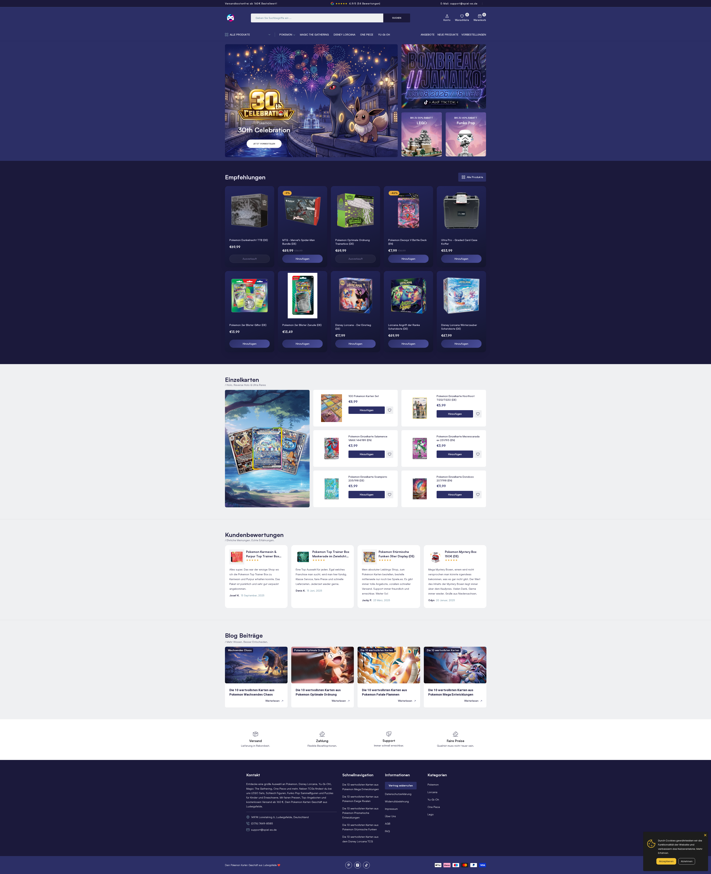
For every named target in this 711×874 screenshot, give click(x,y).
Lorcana (432, 792)
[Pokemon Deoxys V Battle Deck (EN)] (408, 210)
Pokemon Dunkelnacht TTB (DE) (248, 240)
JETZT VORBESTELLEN (264, 144)
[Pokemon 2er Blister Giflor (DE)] (249, 295)
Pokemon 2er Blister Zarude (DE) (302, 325)
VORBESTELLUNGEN (473, 34)
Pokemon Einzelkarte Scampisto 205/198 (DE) (367, 478)
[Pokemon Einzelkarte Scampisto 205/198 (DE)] (332, 489)
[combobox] (317, 18)
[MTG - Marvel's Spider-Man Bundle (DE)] (302, 210)
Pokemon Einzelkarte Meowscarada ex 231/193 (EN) (458, 438)
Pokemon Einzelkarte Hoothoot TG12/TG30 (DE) (456, 397)
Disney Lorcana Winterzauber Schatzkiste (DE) (459, 326)
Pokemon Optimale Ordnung (311, 650)
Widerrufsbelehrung (397, 801)
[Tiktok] (366, 865)
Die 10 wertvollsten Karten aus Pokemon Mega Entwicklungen (450, 692)
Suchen (396, 17)
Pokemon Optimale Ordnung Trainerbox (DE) (352, 241)
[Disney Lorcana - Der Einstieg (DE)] (355, 295)
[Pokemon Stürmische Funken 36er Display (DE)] (369, 557)
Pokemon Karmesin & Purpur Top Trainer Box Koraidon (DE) (262, 554)
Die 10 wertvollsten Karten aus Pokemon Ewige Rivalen (360, 799)
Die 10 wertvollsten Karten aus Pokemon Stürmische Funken (360, 827)
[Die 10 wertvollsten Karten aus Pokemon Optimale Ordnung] (322, 665)
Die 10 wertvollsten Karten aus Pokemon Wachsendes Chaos (251, 692)
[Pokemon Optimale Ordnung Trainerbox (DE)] (355, 210)
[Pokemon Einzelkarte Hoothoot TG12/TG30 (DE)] (420, 408)
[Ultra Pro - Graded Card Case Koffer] (461, 210)
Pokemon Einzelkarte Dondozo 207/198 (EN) (455, 478)
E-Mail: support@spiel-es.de (459, 3)
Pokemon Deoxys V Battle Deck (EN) (407, 241)
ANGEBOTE (428, 34)
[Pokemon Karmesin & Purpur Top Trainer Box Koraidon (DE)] (236, 557)
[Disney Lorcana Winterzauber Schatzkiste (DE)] (461, 295)
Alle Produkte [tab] (475, 177)
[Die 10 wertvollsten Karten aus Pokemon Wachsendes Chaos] (256, 665)
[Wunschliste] (271, 194)
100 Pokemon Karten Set (363, 396)
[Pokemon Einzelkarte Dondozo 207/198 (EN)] (420, 489)
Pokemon (433, 784)
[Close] (705, 834)
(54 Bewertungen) (368, 3)
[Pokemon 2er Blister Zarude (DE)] (302, 295)
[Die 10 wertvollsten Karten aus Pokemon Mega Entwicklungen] (455, 665)
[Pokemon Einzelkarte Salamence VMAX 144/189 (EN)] (332, 448)
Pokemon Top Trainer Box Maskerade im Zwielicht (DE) (330, 554)
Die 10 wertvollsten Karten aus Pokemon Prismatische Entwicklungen (360, 813)
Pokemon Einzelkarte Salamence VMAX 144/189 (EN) (367, 438)
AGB (387, 823)
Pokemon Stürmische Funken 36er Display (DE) (396, 554)
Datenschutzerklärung (398, 794)
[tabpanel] (355, 269)
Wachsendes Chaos (240, 650)
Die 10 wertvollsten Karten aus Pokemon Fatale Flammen (384, 692)
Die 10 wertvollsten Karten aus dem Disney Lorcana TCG (360, 839)
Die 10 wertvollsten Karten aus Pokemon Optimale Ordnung (318, 692)
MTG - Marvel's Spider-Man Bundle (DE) (298, 241)
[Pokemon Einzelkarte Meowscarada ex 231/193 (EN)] (420, 448)
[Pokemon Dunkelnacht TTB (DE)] (249, 210)
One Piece (434, 806)
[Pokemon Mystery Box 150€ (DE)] (435, 557)
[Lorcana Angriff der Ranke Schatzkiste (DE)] (408, 295)
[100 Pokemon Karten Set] (332, 408)
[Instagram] (357, 865)
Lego (431, 814)
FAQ (387, 831)
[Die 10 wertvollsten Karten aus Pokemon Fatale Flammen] (389, 665)
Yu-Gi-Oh (433, 799)
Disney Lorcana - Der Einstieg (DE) (353, 326)
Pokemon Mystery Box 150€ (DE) (460, 554)
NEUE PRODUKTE (448, 34)
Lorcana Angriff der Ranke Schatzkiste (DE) (404, 326)
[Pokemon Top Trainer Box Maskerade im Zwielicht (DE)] (303, 557)
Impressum (391, 808)
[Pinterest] (348, 865)
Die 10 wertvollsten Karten (376, 650)
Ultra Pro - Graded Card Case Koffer (459, 241)
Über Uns (390, 816)
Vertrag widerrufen (401, 785)
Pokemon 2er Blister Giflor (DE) (247, 325)
